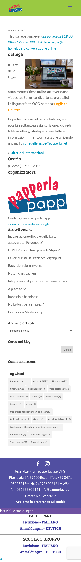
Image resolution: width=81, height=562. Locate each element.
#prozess (16, 403)
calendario (15, 224)
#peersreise (53, 396)
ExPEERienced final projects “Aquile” (34, 250)
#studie (38, 419)
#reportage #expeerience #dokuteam (30, 411)
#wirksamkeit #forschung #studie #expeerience (36, 426)
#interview (17, 388)
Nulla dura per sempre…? (26, 304)
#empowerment (19, 381)
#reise (31, 403)
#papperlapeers (59, 388)
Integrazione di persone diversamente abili (38, 281)
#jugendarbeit (37, 388)
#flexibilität (40, 381)
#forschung (59, 381)
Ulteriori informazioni (27, 153)
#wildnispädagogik (59, 419)
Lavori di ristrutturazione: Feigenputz (34, 258)
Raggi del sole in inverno (25, 266)
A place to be (17, 289)
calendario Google (36, 224)
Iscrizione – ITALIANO (40, 522)
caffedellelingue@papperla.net (45, 143)
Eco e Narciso (18, 442)
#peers (36, 396)
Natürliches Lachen (22, 273)
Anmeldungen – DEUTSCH (40, 528)
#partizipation (19, 396)
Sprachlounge (39, 442)
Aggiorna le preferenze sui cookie (40, 502)
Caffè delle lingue (40, 434)
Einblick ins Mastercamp (25, 312)
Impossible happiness (23, 297)
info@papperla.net (54, 489)
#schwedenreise (20, 419)
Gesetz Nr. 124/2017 (40, 496)
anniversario (18, 434)
